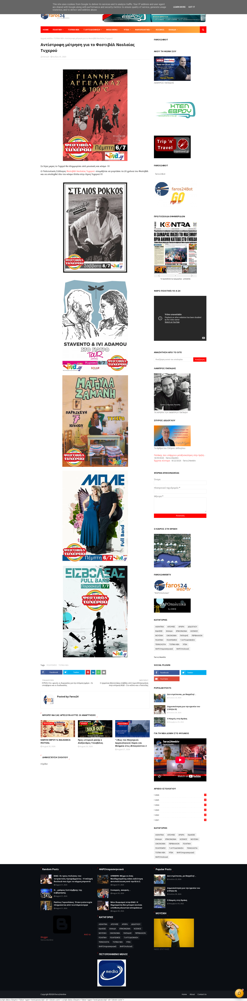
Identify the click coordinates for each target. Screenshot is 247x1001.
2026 (180, 795)
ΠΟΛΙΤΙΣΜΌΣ (52, 665)
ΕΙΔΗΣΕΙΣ (159, 631)
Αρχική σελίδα (46, 38)
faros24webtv (160, 657)
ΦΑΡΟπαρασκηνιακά (164, 649)
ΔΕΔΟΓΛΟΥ (192, 626)
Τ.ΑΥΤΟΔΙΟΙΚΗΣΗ (188, 640)
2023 (180, 810)
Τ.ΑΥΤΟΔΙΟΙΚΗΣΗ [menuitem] (91, 29)
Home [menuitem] (45, 29)
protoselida (186, 279)
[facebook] (166, 672)
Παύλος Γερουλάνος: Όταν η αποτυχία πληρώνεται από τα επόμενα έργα (73, 903)
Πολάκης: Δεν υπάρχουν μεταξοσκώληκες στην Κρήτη (179, 455)
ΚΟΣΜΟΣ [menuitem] (160, 29)
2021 (180, 820)
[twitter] (193, 672)
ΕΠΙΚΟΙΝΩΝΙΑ (181, 631)
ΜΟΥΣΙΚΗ (159, 635)
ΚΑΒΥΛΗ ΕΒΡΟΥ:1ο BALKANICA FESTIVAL (55, 741)
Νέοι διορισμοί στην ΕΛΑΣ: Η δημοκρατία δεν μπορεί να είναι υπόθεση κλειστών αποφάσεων (126, 905)
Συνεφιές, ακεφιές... (120, 890)
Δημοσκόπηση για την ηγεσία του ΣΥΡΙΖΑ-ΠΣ (183, 708)
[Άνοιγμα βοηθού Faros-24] (239, 993)
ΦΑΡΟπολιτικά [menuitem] (142, 29)
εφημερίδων (178, 279)
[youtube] (166, 678)
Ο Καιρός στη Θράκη (177, 718)
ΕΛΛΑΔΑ (169, 631)
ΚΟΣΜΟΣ (194, 631)
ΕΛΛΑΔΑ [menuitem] (172, 29)
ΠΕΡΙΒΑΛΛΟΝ (197, 635)
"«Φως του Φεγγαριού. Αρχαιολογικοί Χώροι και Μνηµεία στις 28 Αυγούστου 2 (131, 742)
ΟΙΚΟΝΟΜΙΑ (172, 635)
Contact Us (202, 994)
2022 (180, 815)
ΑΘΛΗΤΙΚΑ (159, 626)
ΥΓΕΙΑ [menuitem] (126, 29)
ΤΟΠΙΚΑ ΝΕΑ (59, 38)
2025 (180, 800)
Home (184, 994)
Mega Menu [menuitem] (112, 29)
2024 (180, 805)
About (192, 994)
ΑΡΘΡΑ (181, 626)
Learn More (179, 7)
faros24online (60, 994)
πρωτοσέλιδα (167, 279)
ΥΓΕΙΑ (185, 644)
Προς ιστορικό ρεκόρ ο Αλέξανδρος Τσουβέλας (90, 741)
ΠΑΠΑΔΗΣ (184, 635)
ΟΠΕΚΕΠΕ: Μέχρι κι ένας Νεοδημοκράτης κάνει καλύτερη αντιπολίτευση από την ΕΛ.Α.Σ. (126, 879)
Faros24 (46, 57)
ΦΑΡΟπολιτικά (182, 649)
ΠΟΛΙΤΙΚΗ (159, 640)
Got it (191, 7)
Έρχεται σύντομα (162, 460)
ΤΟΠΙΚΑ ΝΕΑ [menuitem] (73, 29)
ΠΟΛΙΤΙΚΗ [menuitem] (57, 29)
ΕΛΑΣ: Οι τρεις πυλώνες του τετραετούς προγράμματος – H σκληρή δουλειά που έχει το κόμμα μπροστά (73, 879)
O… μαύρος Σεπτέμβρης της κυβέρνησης (68, 891)
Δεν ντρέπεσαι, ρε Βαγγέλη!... (181, 694)
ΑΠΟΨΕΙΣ (171, 626)
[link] (80, 171)
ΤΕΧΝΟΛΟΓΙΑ (160, 644)
